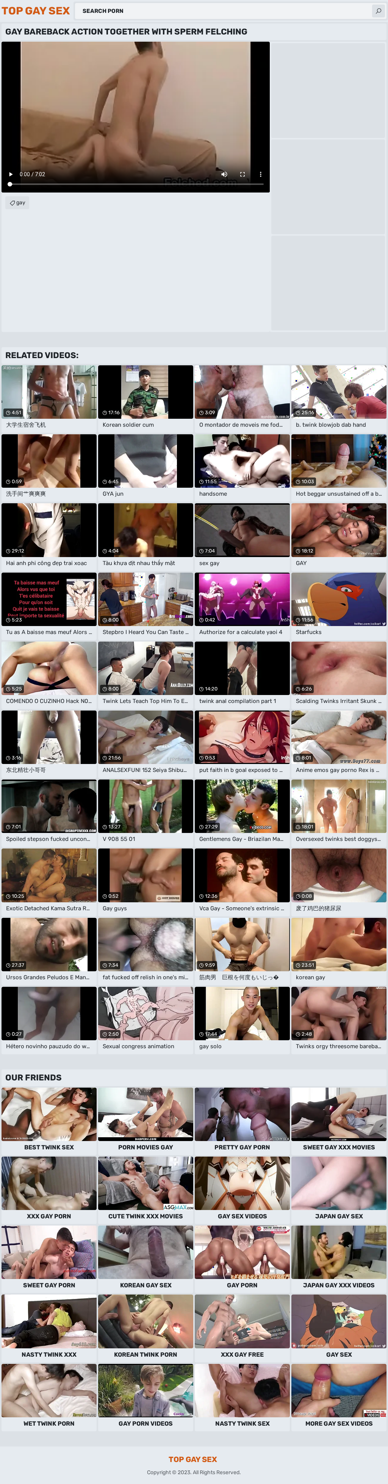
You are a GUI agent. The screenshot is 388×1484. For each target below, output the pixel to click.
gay (20, 202)
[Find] (378, 11)
